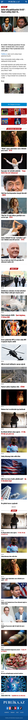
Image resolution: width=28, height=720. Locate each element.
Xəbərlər (12, 712)
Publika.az (4, 54)
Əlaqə (17, 712)
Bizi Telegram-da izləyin (14, 104)
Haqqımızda (7, 712)
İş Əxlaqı (21, 712)
